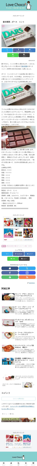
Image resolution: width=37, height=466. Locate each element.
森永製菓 (24, 66)
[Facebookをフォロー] (9, 273)
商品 (4, 246)
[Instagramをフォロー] (27, 273)
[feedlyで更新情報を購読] (9, 277)
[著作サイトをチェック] (9, 268)
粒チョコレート (20, 246)
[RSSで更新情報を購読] (27, 277)
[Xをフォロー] (27, 268)
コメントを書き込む (18, 398)
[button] (24, 55)
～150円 (29, 246)
